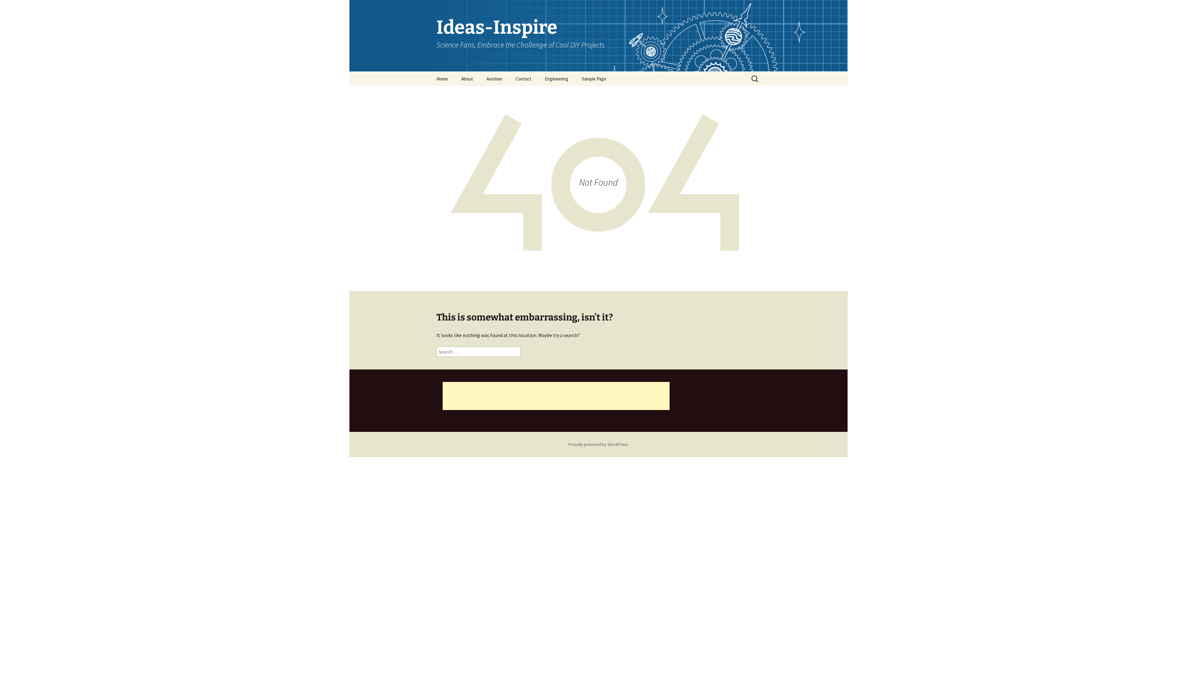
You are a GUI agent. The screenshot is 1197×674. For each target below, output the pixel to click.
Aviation (494, 79)
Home (442, 79)
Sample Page (594, 79)
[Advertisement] (556, 396)
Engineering (556, 79)
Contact (523, 79)
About (467, 79)
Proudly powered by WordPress (598, 444)
